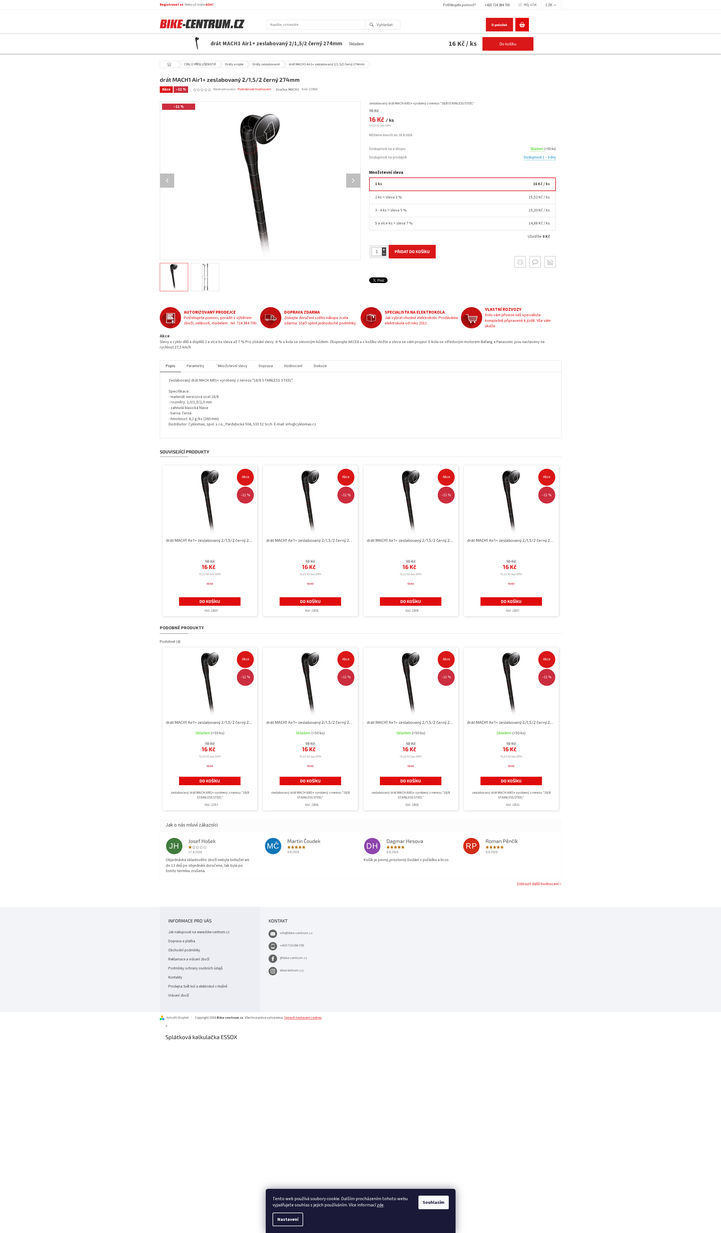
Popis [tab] (170, 366)
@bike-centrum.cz (293, 958)
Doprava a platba (181, 941)
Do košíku (507, 43)
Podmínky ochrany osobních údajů (195, 968)
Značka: (287, 89)
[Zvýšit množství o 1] (384, 249)
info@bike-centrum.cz (296, 933)
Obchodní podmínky (184, 950)
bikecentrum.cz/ (292, 970)
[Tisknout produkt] (520, 261)
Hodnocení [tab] (293, 366)
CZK (549, 5)
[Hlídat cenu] (550, 261)
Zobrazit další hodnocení (538, 884)
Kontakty (175, 977)
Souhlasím (433, 1202)
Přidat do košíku (412, 251)
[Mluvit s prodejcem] (535, 261)
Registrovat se (171, 4)
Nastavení (287, 1219)
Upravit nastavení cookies (303, 1017)
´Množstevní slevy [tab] (231, 366)
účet (209, 4)
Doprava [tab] (266, 366)
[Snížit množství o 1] (384, 254)
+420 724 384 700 (497, 5)
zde (380, 1205)
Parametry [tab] (195, 366)
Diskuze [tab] (320, 366)
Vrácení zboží (178, 995)
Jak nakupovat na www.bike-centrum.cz (198, 932)
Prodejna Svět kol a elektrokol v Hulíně (197, 986)
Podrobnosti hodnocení (254, 89)
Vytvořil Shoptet (177, 1017)
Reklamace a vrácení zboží (188, 959)
